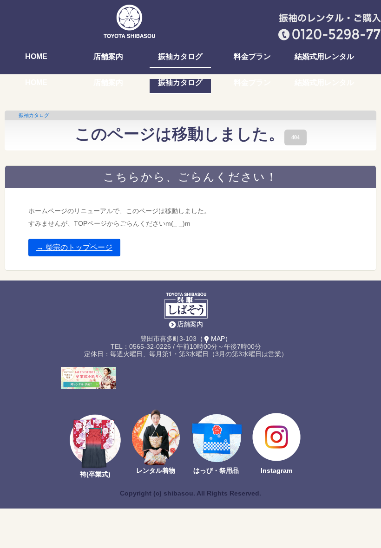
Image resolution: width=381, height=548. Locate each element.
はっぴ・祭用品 (216, 470)
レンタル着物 (155, 470)
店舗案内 (108, 56)
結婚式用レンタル (324, 56)
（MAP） (214, 338)
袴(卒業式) (95, 474)
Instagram (276, 470)
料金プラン (252, 56)
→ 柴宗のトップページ (74, 247)
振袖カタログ (180, 56)
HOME (36, 56)
